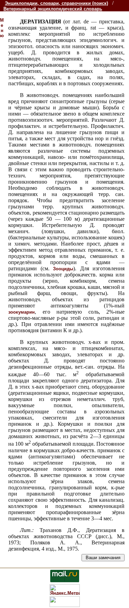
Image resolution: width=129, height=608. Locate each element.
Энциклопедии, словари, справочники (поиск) (56, 3)
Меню (2, 28)
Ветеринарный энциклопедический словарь (52, 8)
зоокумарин (21, 312)
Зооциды (63, 268)
